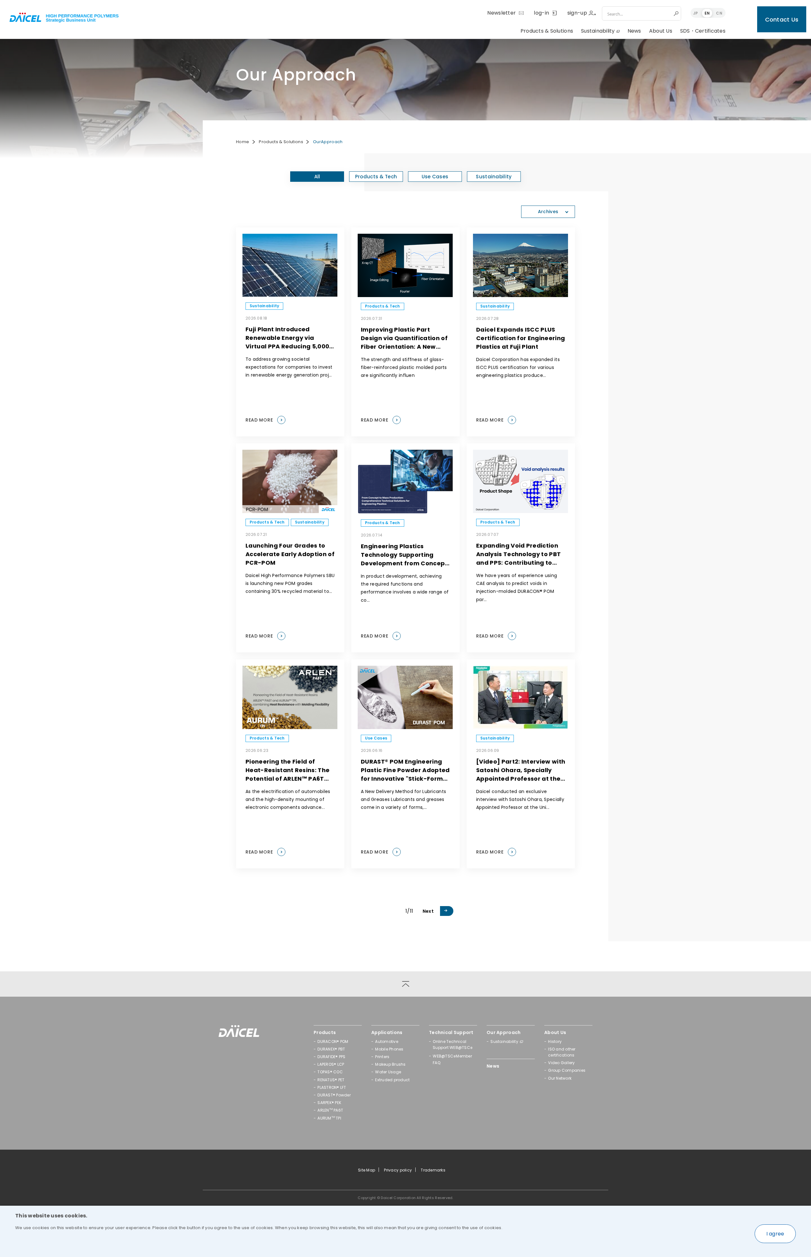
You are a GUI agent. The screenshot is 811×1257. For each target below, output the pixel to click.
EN (707, 13)
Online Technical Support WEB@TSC (453, 1045)
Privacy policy (398, 1170)
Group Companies (566, 1070)
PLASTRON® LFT (331, 1087)
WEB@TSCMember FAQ (452, 1059)
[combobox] (637, 13)
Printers (382, 1056)
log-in (541, 12)
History (555, 1041)
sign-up (577, 12)
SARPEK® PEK (329, 1102)
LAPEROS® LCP (330, 1064)
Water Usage (388, 1072)
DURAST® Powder (334, 1095)
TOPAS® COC (330, 1072)
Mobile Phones (389, 1049)
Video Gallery (561, 1062)
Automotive (386, 1041)
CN (719, 13)
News (634, 31)
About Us (660, 31)
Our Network (560, 1078)
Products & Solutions (546, 31)
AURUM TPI (329, 1118)
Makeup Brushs (390, 1064)
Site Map (366, 1170)
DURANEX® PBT (331, 1049)
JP (695, 13)
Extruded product (392, 1079)
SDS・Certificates (702, 31)
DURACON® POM (332, 1041)
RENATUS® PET (330, 1079)
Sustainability (598, 31)
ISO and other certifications (562, 1052)
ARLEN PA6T (330, 1110)
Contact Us (782, 19)
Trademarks (433, 1170)
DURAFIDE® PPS (331, 1056)
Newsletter (501, 12)
